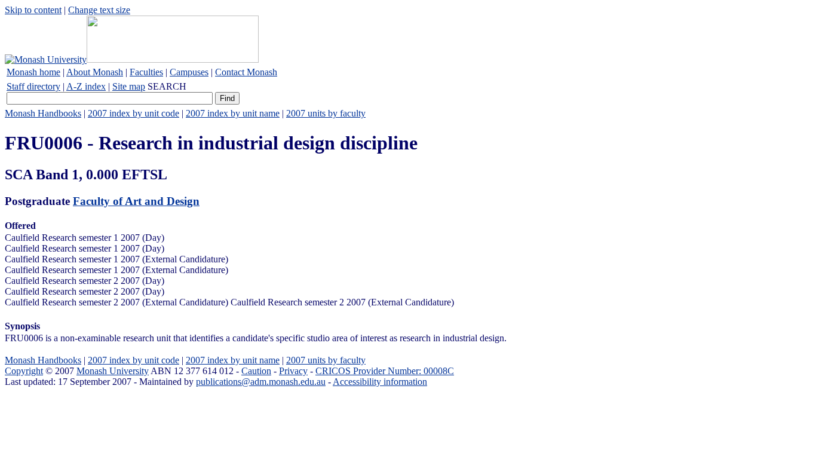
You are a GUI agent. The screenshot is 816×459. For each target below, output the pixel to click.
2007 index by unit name (233, 113)
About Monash (94, 72)
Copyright (24, 371)
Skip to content (33, 10)
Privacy (293, 371)
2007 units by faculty (326, 113)
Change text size (99, 10)
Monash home (33, 72)
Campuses (189, 72)
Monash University (112, 371)
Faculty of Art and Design (136, 201)
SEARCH (167, 86)
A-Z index (86, 86)
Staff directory (33, 86)
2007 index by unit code (133, 113)
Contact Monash (246, 72)
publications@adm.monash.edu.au (261, 382)
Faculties (146, 72)
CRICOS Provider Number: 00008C (384, 371)
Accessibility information (380, 382)
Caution (256, 371)
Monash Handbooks (43, 113)
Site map (128, 86)
